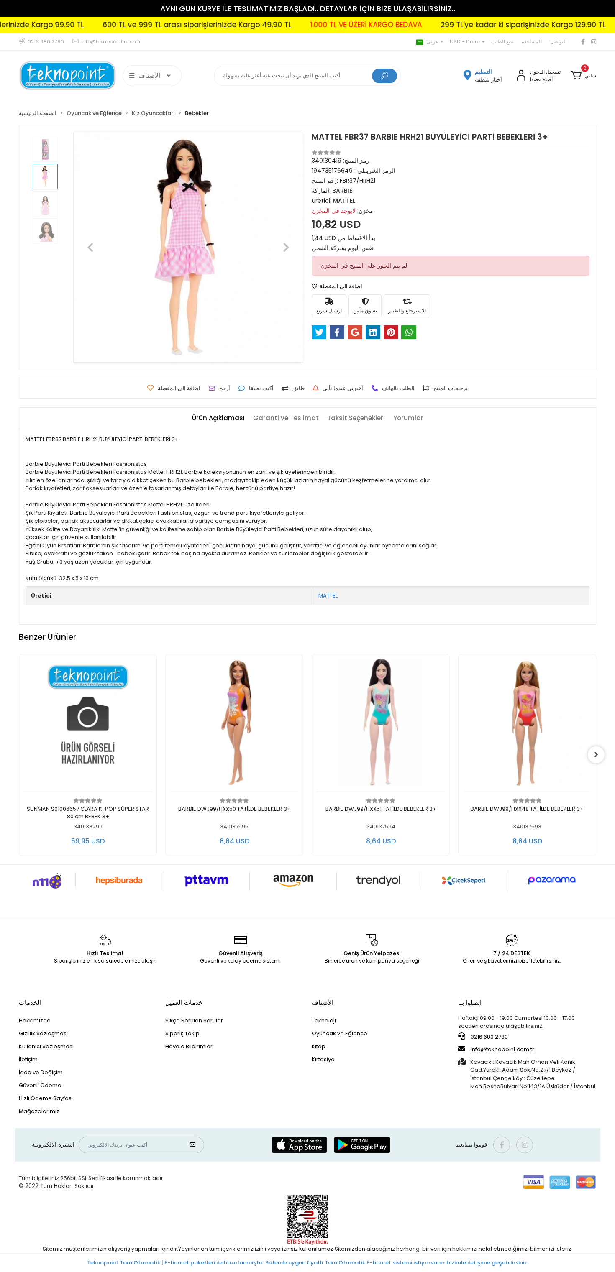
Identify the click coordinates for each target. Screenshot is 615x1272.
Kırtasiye (323, 1059)
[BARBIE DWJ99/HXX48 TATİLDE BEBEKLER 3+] (405, 725)
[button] (583, 76)
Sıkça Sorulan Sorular (194, 1020)
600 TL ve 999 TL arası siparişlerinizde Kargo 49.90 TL (162, 25)
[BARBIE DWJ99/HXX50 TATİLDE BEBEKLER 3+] (112, 725)
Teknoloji (324, 1020)
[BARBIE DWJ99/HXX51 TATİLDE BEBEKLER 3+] (258, 725)
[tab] (218, 418)
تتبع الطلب (502, 41)
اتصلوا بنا (470, 1002)
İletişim (28, 1059)
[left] (18, 755)
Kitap (318, 1046)
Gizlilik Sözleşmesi (43, 1033)
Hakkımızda (35, 1020)
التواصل (558, 41)
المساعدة (532, 41)
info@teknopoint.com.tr (501, 1049)
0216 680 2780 (488, 1037)
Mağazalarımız (39, 1111)
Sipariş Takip (182, 1033)
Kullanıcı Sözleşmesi (46, 1046)
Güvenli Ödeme (40, 1085)
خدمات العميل (183, 1002)
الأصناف (322, 1002)
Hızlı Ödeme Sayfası (46, 1098)
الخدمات (30, 1002)
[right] (596, 755)
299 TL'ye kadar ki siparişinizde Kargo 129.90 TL (488, 25)
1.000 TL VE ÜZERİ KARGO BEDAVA (331, 25)
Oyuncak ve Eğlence (339, 1033)
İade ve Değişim (41, 1072)
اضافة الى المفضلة (340, 286)
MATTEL (328, 596)
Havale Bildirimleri (189, 1046)
